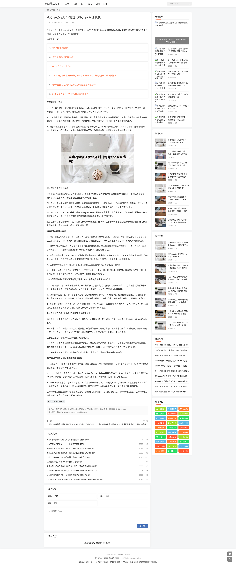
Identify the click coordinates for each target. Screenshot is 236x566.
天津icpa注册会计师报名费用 (184, 423)
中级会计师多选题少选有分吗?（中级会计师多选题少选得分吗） (178, 313)
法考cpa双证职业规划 (56, 401)
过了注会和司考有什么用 (63, 57)
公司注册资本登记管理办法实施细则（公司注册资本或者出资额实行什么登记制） (178, 119)
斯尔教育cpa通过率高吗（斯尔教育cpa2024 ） (177, 141)
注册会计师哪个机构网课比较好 (172, 441)
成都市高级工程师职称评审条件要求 (172, 413)
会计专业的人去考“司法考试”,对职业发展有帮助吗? (74, 84)
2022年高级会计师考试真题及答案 (160, 418)
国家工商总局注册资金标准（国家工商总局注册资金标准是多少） (72, 453)
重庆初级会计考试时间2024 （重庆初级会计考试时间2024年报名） (124, 424)
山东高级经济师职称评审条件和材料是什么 (172, 437)
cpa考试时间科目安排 (172, 432)
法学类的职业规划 (60, 47)
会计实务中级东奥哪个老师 (184, 418)
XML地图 (109, 554)
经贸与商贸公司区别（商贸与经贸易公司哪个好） (178, 72)
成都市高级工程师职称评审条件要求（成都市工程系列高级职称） (178, 279)
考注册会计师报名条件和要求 (160, 437)
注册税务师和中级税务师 (184, 437)
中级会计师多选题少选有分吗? (172, 418)
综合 (105, 3)
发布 (83, 3)
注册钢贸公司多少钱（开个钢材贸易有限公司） (65, 461)
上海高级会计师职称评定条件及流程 (172, 427)
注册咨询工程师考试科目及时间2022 (172, 409)
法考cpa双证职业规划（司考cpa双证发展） (178, 255)
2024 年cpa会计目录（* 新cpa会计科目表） (171, 365)
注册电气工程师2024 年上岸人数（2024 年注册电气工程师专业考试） (178, 199)
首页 (47, 10)
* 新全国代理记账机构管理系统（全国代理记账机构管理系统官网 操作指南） (76, 479)
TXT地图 (117, 554)
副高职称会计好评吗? (160, 451)
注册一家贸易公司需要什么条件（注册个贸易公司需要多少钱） (71, 448)
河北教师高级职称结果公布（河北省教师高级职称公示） (178, 165)
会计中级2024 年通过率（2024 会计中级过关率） (178, 186)
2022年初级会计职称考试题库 (172, 446)
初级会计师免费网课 (184, 427)
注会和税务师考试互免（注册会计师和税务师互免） (178, 175)
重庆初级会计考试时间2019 (160, 413)
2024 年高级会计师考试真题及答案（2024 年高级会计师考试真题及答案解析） (178, 302)
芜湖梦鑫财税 (52, 4)
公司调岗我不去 (160, 409)
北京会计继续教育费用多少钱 (184, 413)
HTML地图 (126, 554)
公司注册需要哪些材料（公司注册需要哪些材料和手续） (68, 439)
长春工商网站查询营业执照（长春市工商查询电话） (66, 444)
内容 (75, 3)
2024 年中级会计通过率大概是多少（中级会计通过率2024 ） (178, 211)
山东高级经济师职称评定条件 (184, 432)
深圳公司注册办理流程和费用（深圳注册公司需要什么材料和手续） (72, 470)
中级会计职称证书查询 (160, 423)
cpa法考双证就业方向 (61, 66)
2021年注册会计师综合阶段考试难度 (160, 432)
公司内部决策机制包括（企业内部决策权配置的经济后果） (69, 475)
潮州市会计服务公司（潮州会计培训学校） (171, 391)
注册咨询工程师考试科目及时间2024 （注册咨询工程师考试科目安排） (74, 424)
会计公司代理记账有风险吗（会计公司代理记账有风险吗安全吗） (178, 62)
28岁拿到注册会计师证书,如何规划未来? (70, 93)
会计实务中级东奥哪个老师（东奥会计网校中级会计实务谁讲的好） (178, 325)
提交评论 (142, 526)
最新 (67, 3)
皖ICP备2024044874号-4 (131, 558)
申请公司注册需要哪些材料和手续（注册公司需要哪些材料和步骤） (72, 466)
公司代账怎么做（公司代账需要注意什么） (178, 95)
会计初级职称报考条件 (160, 441)
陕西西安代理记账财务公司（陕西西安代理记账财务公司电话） (178, 51)
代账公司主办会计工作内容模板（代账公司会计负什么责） (69, 457)
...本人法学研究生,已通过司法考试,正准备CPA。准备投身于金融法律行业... (84, 75)
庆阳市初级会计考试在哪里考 (184, 446)
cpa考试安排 (160, 446)
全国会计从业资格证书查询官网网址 (184, 441)
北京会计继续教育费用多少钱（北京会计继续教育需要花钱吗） (178, 290)
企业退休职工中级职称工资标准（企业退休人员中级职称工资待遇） (178, 154)
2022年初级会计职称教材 (172, 423)
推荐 (90, 3)
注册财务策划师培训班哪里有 (184, 451)
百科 (98, 3)
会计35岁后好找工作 (172, 451)
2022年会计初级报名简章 (160, 427)
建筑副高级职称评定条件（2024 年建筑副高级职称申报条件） (178, 222)
